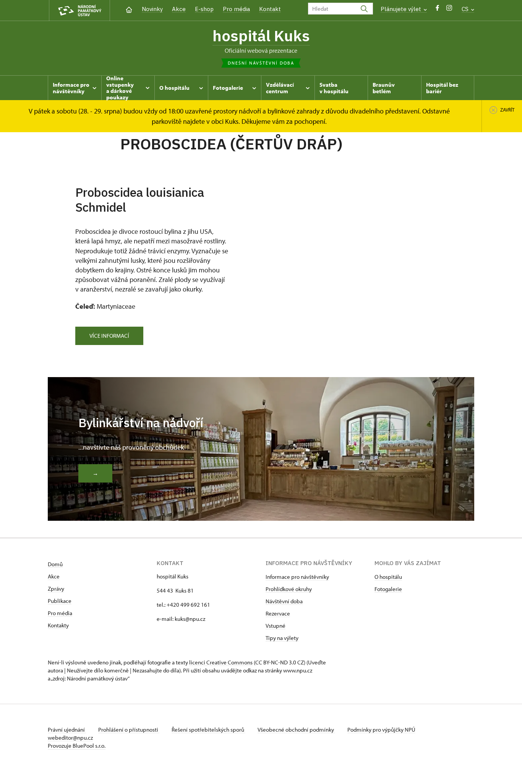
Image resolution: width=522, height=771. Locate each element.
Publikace (59, 600)
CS (466, 9)
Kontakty (58, 625)
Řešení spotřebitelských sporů (208, 729)
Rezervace (278, 613)
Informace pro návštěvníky (297, 576)
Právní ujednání (67, 729)
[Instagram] (449, 10)
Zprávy (56, 588)
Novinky (152, 9)
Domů (55, 564)
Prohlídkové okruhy (289, 589)
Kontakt (270, 9)
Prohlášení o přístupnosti (128, 729)
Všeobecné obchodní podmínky (296, 729)
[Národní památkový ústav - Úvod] (79, 10)
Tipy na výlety (282, 637)
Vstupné (275, 625)
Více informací (109, 335)
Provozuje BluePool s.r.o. (76, 745)
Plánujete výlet (402, 9)
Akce (179, 9)
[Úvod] (129, 9)
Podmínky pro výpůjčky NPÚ (381, 729)
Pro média (236, 9)
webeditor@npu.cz (70, 737)
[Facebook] (437, 10)
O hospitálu (388, 576)
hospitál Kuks (261, 35)
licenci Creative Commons (221, 662)
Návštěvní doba (284, 601)
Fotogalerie (388, 589)
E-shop (204, 9)
